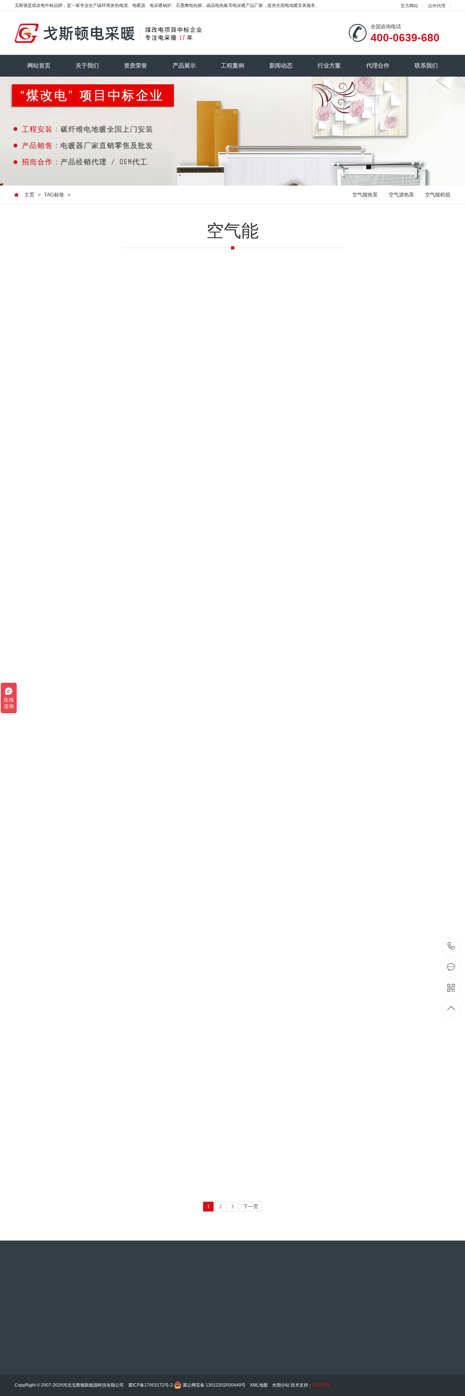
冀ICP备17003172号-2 (150, 1385)
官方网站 (409, 5)
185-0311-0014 (451, 946)
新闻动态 (280, 65)
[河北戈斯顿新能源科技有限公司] (108, 33)
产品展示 (184, 65)
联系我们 (426, 65)
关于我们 (87, 65)
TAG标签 (54, 195)
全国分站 (281, 1385)
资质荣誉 (135, 65)
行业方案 (329, 65)
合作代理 (436, 5)
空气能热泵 (365, 195)
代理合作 (377, 65)
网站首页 (38, 65)
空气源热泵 (401, 195)
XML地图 (259, 1385)
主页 (29, 195)
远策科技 (321, 1385)
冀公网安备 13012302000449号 (214, 1385)
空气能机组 (437, 195)
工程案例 (232, 65)
